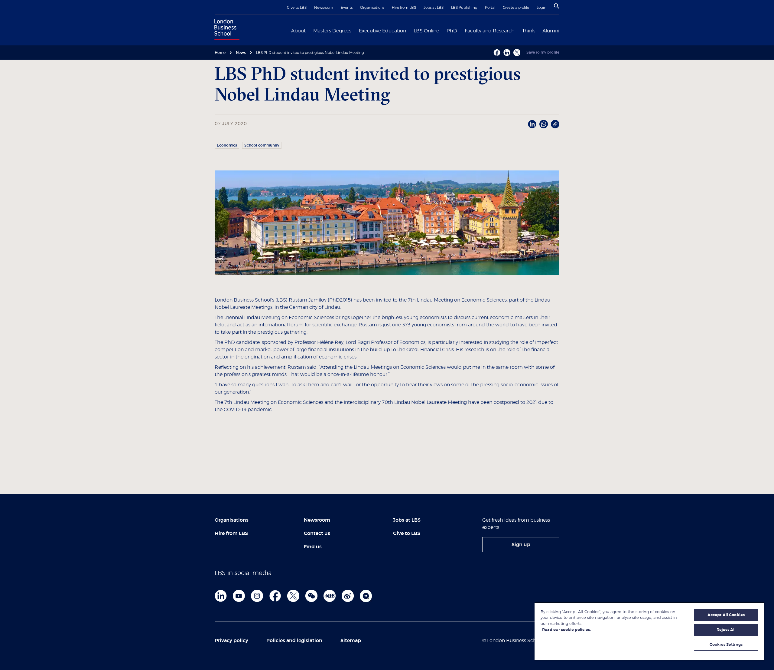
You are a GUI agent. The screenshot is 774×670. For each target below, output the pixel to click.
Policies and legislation (294, 640)
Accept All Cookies (726, 615)
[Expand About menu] (309, 30)
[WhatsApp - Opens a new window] (543, 124)
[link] (520, 544)
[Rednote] (330, 596)
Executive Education (382, 30)
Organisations (372, 7)
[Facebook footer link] (275, 596)
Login (541, 7)
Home (220, 52)
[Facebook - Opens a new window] (496, 52)
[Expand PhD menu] (460, 30)
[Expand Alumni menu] (562, 30)
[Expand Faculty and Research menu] (518, 30)
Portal (490, 7)
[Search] (556, 6)
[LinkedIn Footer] (221, 596)
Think (528, 30)
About (298, 30)
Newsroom (323, 7)
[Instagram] (257, 596)
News (241, 52)
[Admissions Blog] (366, 596)
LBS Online (426, 30)
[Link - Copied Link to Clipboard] (555, 124)
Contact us (317, 533)
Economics (227, 145)
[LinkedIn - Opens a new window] (532, 124)
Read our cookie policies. (566, 630)
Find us (313, 546)
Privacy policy (231, 640)
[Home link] (225, 30)
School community (261, 145)
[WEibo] (348, 596)
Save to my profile (542, 52)
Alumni (550, 30)
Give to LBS (297, 7)
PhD (452, 30)
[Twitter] (293, 596)
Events (347, 7)
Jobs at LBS (434, 7)
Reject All (726, 630)
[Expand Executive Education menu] (409, 30)
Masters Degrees (332, 30)
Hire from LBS (404, 7)
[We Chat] (311, 596)
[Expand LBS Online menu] (442, 30)
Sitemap (350, 640)
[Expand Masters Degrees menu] (354, 30)
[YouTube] (239, 596)
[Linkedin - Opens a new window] (506, 52)
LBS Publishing (464, 7)
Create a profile (516, 7)
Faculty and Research (490, 30)
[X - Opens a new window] (516, 52)
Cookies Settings (726, 645)
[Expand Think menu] (538, 30)
